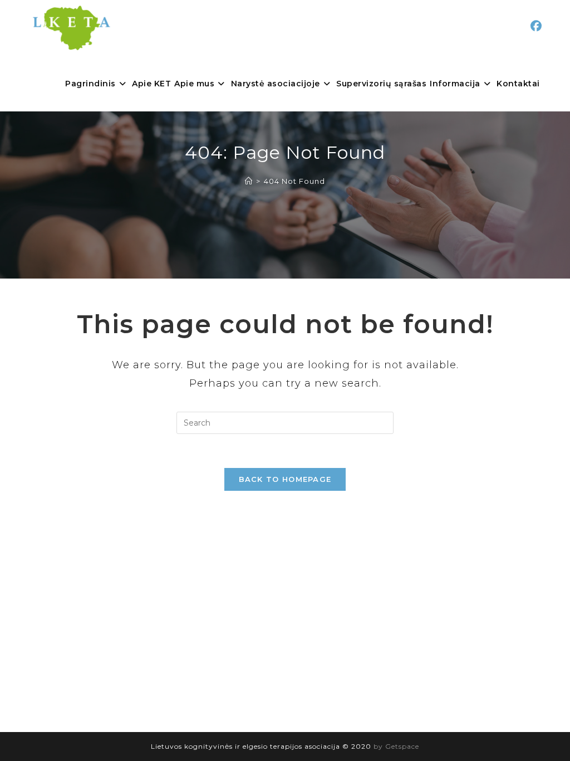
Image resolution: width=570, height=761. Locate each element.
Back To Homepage (285, 479)
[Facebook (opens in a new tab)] (536, 26)
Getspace (402, 746)
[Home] (249, 181)
